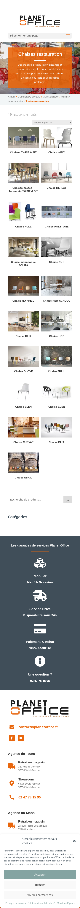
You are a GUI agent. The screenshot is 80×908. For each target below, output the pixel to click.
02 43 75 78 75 (51, 3)
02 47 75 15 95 (27, 3)
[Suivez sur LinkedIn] (21, 738)
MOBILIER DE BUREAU (29, 96)
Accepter (40, 874)
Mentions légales (66, 903)
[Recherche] (67, 499)
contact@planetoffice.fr (38, 727)
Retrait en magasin (31, 821)
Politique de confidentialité (41, 903)
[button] (74, 841)
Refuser (40, 884)
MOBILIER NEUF (51, 96)
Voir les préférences (40, 895)
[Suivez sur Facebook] (12, 738)
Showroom (26, 779)
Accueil (11, 96)
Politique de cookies (15, 903)
